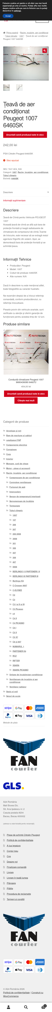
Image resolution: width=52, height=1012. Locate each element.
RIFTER (16, 660)
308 (14, 557)
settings (17, 11)
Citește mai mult (26, 400)
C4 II (15, 618)
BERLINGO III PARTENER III (25, 576)
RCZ (15, 655)
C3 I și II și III (19, 604)
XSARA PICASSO (20, 669)
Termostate (14, 505)
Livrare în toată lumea (17, 877)
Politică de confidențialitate (20, 840)
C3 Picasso (18, 609)
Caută (26, 1007)
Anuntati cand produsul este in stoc (25, 134)
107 (14, 519)
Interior (9, 458)
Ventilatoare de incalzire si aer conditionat (23, 680)
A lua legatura (14, 845)
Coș (9, 856)
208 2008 (17, 533)
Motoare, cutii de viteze (17, 463)
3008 (15, 538)
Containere (11, 449)
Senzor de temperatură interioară (24, 496)
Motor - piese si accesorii (18, 468)
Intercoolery (15, 491)
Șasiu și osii (12, 691)
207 (14, 529)
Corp (8, 454)
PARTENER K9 (19, 651)
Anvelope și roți (13, 430)
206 (14, 524)
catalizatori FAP (13, 440)
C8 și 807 (17, 641)
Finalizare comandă (16, 867)
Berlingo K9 (18, 580)
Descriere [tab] (8, 192)
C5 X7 (15, 637)
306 (14, 548)
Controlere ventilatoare (20, 482)
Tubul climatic (11, 36)
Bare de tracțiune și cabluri (19, 435)
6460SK (14, 178)
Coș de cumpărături (40, 1005)
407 (14, 562)
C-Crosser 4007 (20, 585)
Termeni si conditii (16, 899)
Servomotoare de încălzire (21, 501)
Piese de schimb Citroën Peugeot (23, 834)
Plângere (11, 883)
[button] (44, 50)
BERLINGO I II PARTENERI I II (26, 571)
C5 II (15, 632)
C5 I (14, 627)
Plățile (10, 888)
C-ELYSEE (17, 590)
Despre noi (12, 861)
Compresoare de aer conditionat (24, 477)
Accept (8, 16)
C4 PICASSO (18, 623)
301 (14, 543)
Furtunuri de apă (17, 487)
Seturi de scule (13, 696)
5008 (15, 566)
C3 (14, 599)
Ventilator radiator (17, 686)
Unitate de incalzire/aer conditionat (26, 674)
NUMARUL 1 (18, 646)
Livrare (10, 872)
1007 (21, 36)
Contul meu (12, 851)
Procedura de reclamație (19, 893)
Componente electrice (16, 444)
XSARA (16, 665)
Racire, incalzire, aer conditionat (34, 32)
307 (14, 552)
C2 (14, 594)
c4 (14, 613)
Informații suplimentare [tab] (14, 200)
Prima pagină (12, 32)
